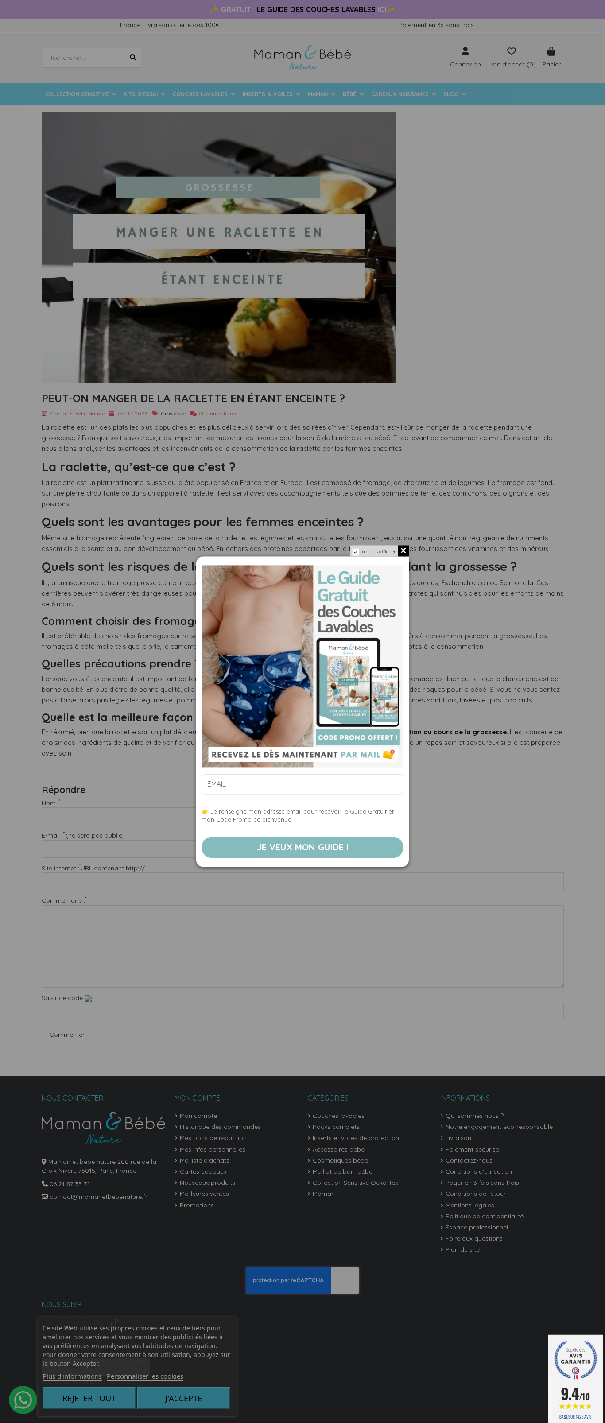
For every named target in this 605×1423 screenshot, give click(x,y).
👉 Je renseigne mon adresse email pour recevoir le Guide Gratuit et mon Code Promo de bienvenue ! (298, 815)
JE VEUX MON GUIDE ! (303, 847)
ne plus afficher (379, 551)
